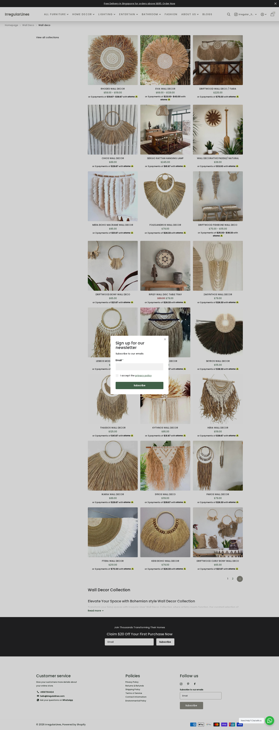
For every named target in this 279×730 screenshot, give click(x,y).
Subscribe (139, 385)
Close (165, 339)
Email (119, 360)
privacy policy (143, 375)
